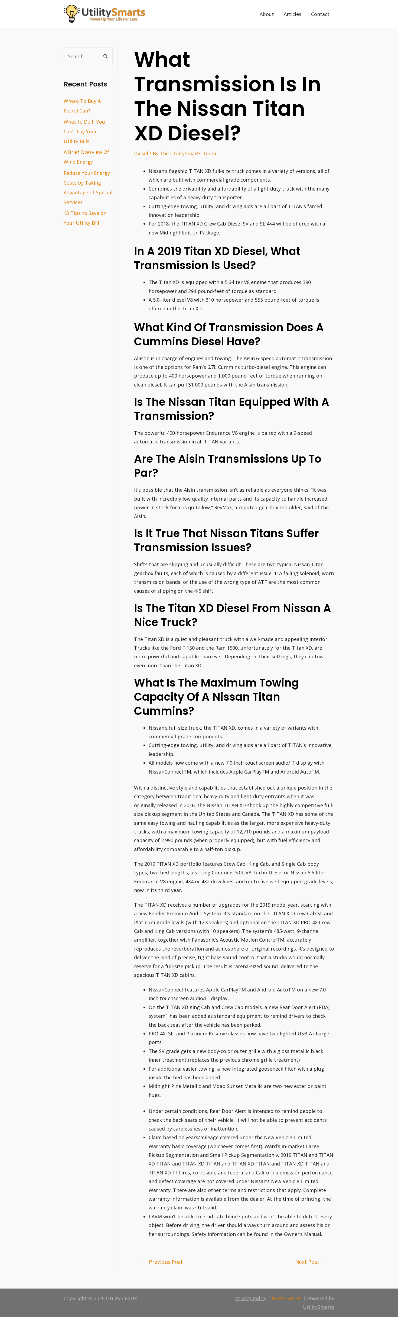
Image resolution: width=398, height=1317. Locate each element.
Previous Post (162, 1262)
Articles (292, 14)
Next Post (310, 1262)
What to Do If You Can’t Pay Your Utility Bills (84, 131)
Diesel (141, 153)
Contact (320, 14)
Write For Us (287, 1298)
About (267, 14)
